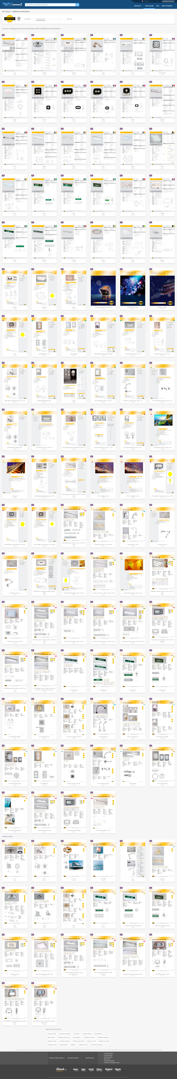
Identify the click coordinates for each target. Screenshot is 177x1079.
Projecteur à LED (51, 1041)
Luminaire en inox (83, 1044)
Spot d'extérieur (76, 1037)
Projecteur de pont (52, 1044)
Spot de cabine (51, 1037)
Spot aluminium (64, 1044)
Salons (69, 19)
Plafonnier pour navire (78, 1041)
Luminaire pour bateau (65, 1033)
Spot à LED (77, 1033)
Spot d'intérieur (98, 1033)
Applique (73, 1044)
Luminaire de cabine (64, 1041)
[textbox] (50, 4)
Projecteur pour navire (63, 1037)
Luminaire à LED (51, 1033)
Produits (137, 6)
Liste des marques (108, 1053)
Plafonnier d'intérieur (103, 1037)
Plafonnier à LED (91, 1041)
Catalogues (149, 6)
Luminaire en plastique (97, 1044)
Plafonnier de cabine (104, 1041)
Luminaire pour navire (89, 1037)
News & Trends (167, 6)
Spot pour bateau (87, 1033)
